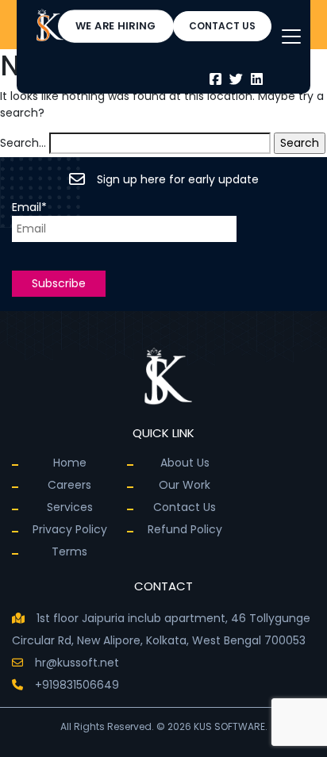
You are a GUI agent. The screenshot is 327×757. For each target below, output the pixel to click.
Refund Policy (185, 529)
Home (70, 463)
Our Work (184, 485)
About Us (185, 463)
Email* (29, 207)
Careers (69, 485)
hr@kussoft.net (77, 663)
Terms (69, 551)
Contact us (222, 26)
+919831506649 (77, 685)
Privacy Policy (70, 529)
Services (70, 507)
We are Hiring (115, 25)
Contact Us (184, 507)
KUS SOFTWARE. (229, 726)
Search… (23, 143)
